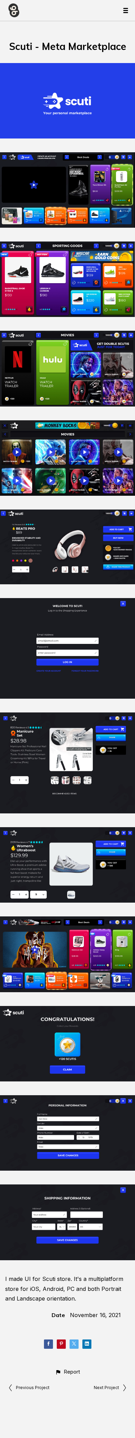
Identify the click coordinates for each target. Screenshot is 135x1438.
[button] (67, 1372)
